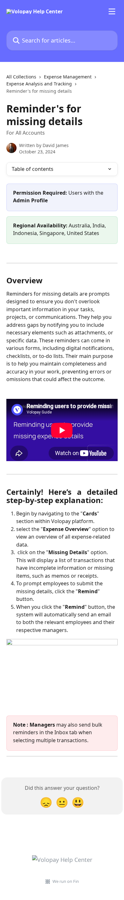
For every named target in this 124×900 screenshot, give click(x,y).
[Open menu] (112, 11)
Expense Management (68, 77)
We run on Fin (65, 881)
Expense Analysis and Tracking (39, 84)
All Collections (21, 77)
